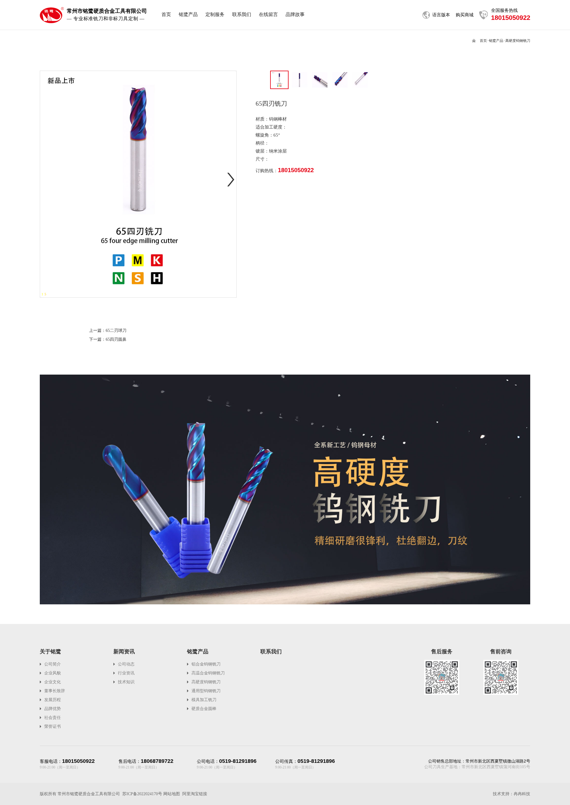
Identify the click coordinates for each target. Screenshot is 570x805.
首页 (483, 41)
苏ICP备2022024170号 (142, 794)
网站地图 (171, 794)
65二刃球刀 (116, 330)
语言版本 (441, 14)
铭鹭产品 (496, 41)
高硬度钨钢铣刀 (517, 41)
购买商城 (465, 14)
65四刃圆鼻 (116, 339)
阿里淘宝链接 (194, 794)
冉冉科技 (522, 794)
